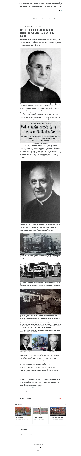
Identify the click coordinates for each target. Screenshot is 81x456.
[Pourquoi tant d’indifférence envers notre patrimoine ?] (23, 411)
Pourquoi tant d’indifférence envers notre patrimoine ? (21, 418)
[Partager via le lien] (28, 394)
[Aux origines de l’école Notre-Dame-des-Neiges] (58, 411)
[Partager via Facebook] (20, 394)
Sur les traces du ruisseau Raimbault (39, 418)
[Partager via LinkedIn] (26, 394)
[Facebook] (59, 10)
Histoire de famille (33, 18)
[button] (65, 18)
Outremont (25, 18)
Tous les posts (18, 18)
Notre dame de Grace (53, 18)
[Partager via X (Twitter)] (23, 394)
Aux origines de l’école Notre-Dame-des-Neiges (58, 418)
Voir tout (64, 404)
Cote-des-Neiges (43, 18)
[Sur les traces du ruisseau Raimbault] (40, 411)
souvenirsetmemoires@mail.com (40, 444)
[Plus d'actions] (60, 26)
